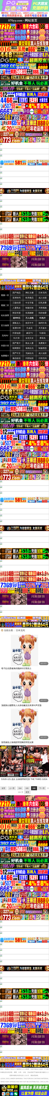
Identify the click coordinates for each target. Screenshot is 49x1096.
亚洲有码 (17, 298)
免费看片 (5, 356)
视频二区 (5, 305)
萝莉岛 (43, 338)
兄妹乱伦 (30, 353)
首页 (3, 788)
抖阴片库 (5, 346)
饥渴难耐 (30, 313)
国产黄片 (17, 343)
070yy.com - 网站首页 (22, 20)
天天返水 (43, 328)
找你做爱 (43, 313)
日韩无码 (43, 358)
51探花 (42, 333)
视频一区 (5, 295)
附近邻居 (17, 313)
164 (19, 788)
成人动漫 (43, 298)
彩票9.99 (17, 328)
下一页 (42, 788)
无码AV (5, 335)
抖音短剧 (17, 333)
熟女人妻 (30, 343)
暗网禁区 (17, 348)
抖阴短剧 (30, 358)
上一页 (11, 788)
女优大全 (30, 338)
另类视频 (43, 308)
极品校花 (17, 358)
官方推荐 (5, 325)
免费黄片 (43, 343)
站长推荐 (5, 315)
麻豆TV (29, 333)
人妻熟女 (17, 308)
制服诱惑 (43, 348)
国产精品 (17, 293)
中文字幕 (30, 303)
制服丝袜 (30, 308)
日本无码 (43, 293)
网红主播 (30, 293)
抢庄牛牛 (30, 323)
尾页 (27, 792)
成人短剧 (43, 353)
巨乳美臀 (43, 303)
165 (27, 788)
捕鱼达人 (17, 323)
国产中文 (17, 353)
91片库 (16, 338)
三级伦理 (17, 303)
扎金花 (30, 328)
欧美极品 (30, 298)
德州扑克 (43, 323)
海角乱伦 (30, 348)
